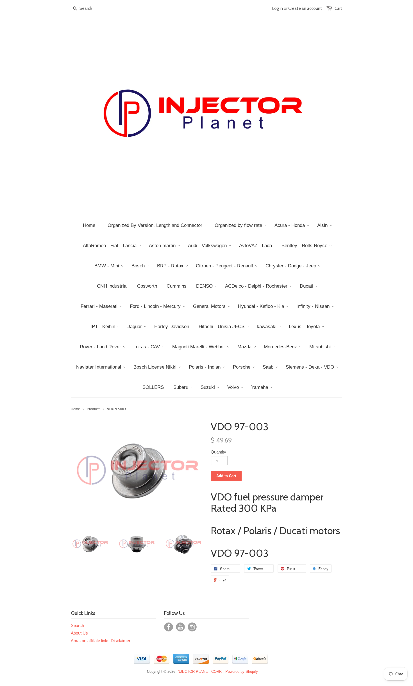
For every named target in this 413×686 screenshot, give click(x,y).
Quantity (218, 452)
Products (93, 409)
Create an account (305, 8)
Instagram (192, 626)
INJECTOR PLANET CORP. (199, 671)
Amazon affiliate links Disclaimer (100, 640)
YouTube (180, 626)
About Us (79, 633)
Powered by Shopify (241, 671)
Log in (277, 8)
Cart (338, 8)
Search (77, 625)
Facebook (168, 626)
